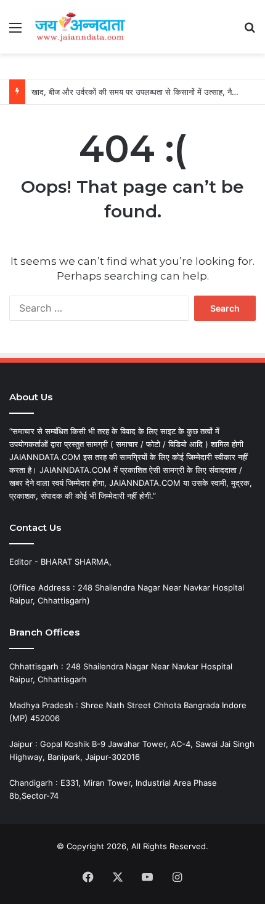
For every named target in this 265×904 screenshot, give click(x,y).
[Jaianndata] (80, 27)
